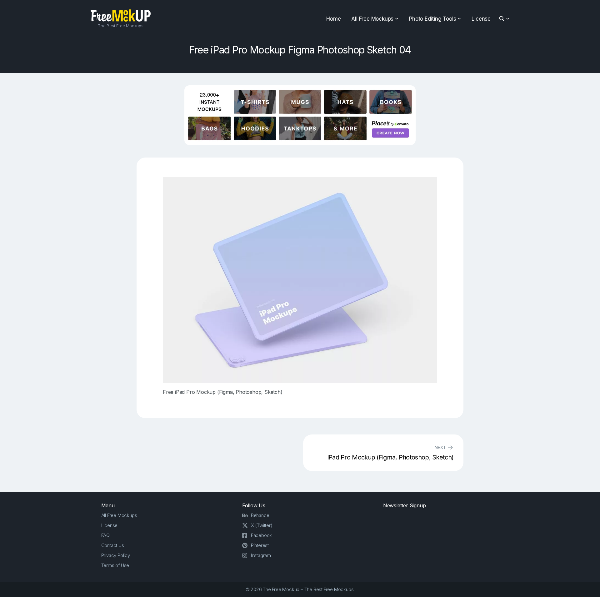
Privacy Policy (115, 555)
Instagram (261, 555)
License (481, 19)
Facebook (261, 535)
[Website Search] (502, 19)
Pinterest (260, 545)
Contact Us (112, 545)
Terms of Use (115, 565)
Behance (260, 515)
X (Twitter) (261, 525)
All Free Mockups (372, 19)
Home (333, 19)
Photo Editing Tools (432, 19)
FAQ (105, 535)
